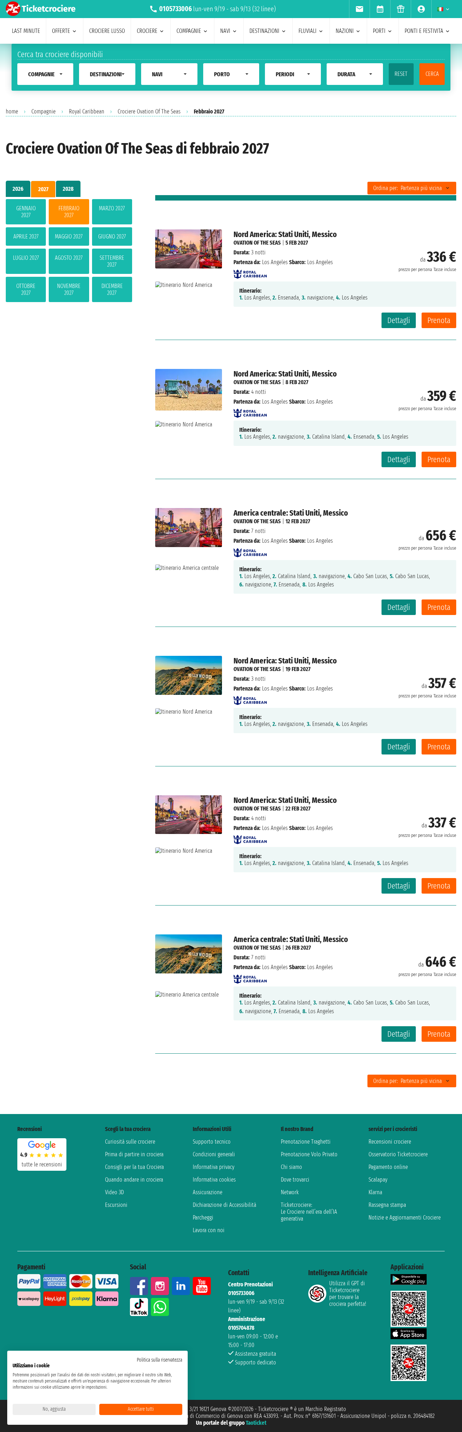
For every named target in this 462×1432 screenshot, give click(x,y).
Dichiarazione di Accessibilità (224, 1204)
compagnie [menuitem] (188, 30)
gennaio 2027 (26, 212)
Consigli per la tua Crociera (134, 1167)
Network (290, 1192)
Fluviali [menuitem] (307, 30)
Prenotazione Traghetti (306, 1141)
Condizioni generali (214, 1154)
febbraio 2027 (68, 212)
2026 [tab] (18, 188)
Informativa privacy (213, 1167)
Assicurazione (207, 1192)
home (12, 111)
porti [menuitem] (379, 30)
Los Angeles (275, 262)
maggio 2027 (69, 236)
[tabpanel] (69, 252)
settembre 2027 (112, 261)
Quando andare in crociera (134, 1179)
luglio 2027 (26, 257)
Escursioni (116, 1204)
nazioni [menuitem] (345, 30)
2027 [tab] (43, 189)
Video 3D (114, 1192)
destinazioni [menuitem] (264, 30)
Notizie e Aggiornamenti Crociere (405, 1217)
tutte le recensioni (42, 1164)
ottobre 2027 (25, 289)
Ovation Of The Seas (257, 242)
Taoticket (256, 1422)
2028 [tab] (68, 188)
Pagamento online (388, 1167)
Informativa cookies (214, 1179)
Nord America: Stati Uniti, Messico (285, 234)
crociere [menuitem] (147, 30)
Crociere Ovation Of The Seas (149, 111)
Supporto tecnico (212, 1141)
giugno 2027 (112, 236)
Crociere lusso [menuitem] (107, 30)
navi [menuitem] (225, 30)
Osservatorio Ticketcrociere (398, 1154)
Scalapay (378, 1179)
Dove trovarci (295, 1179)
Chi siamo (291, 1167)
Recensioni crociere (390, 1141)
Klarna (375, 1192)
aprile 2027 (26, 236)
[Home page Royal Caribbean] (250, 271)
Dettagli (398, 320)
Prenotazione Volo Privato (309, 1154)
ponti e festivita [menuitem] (424, 30)
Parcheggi (203, 1217)
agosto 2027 (69, 257)
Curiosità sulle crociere (130, 1141)
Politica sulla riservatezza (159, 1360)
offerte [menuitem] (61, 30)
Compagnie (43, 111)
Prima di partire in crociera (134, 1154)
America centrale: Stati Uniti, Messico (291, 513)
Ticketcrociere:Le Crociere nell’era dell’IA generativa (309, 1211)
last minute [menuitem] (26, 30)
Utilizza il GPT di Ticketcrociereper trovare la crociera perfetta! (347, 1293)
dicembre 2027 (112, 289)
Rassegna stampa (387, 1204)
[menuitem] (359, 9)
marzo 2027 (112, 208)
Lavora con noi (209, 1230)
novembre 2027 (68, 289)
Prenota (438, 320)
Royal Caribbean (86, 111)
